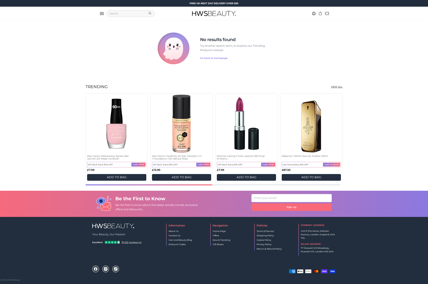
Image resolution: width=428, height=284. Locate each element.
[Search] (150, 13)
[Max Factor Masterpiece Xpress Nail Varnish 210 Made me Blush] (116, 123)
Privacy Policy (264, 244)
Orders (307, 266)
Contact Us (174, 235)
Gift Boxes (218, 244)
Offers (216, 235)
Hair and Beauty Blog (180, 240)
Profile (317, 266)
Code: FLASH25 (331, 164)
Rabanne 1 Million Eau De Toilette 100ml (305, 156)
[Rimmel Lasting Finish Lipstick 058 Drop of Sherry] (246, 123)
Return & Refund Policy (269, 248)
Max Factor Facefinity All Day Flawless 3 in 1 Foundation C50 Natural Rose (176, 157)
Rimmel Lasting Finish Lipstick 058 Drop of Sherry (241, 157)
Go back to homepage (214, 58)
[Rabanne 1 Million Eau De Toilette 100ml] (311, 123)
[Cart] (320, 13)
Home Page (219, 231)
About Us (173, 231)
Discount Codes (177, 244)
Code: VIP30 (138, 164)
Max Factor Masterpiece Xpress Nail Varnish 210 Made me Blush (108, 157)
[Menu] (102, 13)
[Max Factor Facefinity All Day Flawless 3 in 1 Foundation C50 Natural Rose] (181, 123)
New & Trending (221, 240)
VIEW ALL (336, 86)
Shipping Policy (265, 235)
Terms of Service (265, 231)
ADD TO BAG (117, 177)
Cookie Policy (264, 240)
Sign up (291, 207)
